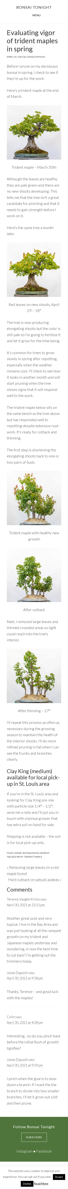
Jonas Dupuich (17, 973)
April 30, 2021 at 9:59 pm (25, 1065)
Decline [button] (27, 1183)
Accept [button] (59, 1176)
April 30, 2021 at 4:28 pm (25, 1022)
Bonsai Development (36, 853)
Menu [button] (36, 15)
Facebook (44, 1151)
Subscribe (34, 1137)
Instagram (24, 1151)
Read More (41, 1183)
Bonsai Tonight (34, 7)
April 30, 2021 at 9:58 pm (25, 978)
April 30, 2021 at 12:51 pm (26, 905)
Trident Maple (33, 856)
